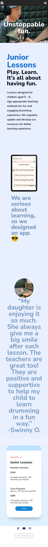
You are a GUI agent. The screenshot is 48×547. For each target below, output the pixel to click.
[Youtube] (24, 528)
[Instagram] (30, 528)
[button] (45, 3)
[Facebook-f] (18, 528)
